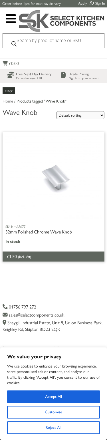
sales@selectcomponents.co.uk (36, 315)
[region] (53, 393)
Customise (53, 412)
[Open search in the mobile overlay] (53, 42)
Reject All (53, 427)
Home (8, 101)
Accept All (53, 396)
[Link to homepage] (61, 21)
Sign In (99, 3)
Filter (9, 91)
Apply (82, 3)
